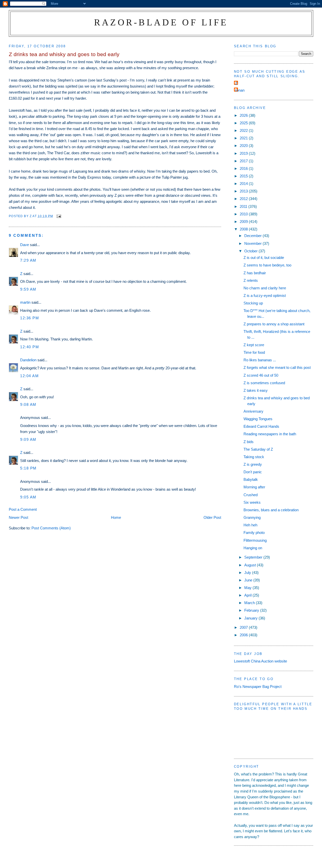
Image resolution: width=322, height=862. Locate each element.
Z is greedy (253, 464)
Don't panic (253, 472)
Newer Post (18, 517)
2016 (244, 168)
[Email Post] (58, 215)
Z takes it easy (256, 390)
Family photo (254, 532)
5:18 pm (28, 468)
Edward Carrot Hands (261, 426)
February (252, 610)
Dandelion (28, 360)
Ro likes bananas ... (260, 360)
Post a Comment (23, 509)
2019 (244, 153)
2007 (244, 627)
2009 (244, 221)
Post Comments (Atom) (51, 528)
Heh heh (250, 525)
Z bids (249, 442)
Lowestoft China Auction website (260, 661)
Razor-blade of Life (161, 22)
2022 (244, 130)
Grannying (252, 517)
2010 (244, 214)
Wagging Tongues (258, 419)
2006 (244, 635)
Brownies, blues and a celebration (271, 510)
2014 (244, 183)
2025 (244, 123)
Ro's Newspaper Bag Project (257, 686)
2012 (244, 199)
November (253, 243)
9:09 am (28, 439)
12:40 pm (29, 347)
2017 (244, 161)
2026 (244, 115)
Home (116, 517)
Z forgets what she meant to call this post (277, 367)
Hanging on (253, 548)
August (250, 565)
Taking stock (254, 457)
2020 (244, 145)
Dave (24, 245)
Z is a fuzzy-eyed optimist (265, 295)
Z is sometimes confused (264, 383)
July (248, 572)
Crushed (251, 495)
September (253, 557)
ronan (240, 90)
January (251, 618)
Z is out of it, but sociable (264, 257)
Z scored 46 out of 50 (261, 375)
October (251, 251)
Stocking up (253, 303)
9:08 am (28, 404)
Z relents (251, 280)
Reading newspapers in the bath (270, 434)
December (253, 235)
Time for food (254, 352)
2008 (244, 229)
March (250, 603)
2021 (244, 138)
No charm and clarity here (265, 288)
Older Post (212, 517)
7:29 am (28, 260)
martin (25, 302)
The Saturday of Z (258, 449)
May (248, 587)
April (248, 595)
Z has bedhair (255, 273)
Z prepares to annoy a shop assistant (274, 324)
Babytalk (251, 479)
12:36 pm (29, 318)
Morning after (254, 487)
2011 (244, 206)
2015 (244, 176)
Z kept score (254, 345)
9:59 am (28, 289)
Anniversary (253, 411)
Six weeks (252, 502)
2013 (244, 191)
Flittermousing (255, 540)
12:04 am (29, 376)
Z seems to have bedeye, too (267, 265)
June (248, 580)
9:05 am (28, 497)
